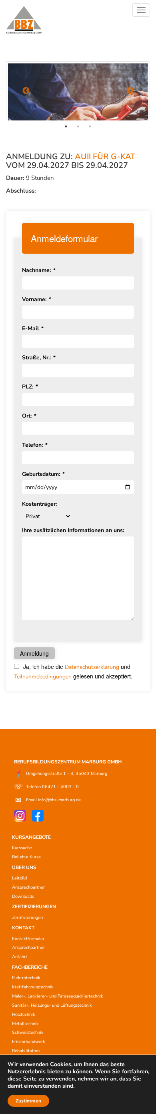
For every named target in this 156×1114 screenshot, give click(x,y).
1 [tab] (66, 126)
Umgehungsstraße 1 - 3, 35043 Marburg (60, 773)
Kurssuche (22, 848)
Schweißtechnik (28, 1032)
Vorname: (36, 299)
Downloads (23, 896)
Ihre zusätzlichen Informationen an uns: (73, 530)
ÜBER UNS (24, 867)
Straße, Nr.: (38, 357)
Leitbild (19, 878)
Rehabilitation (26, 1051)
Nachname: (38, 270)
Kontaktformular (28, 939)
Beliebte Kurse (26, 857)
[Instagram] (20, 816)
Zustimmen (28, 1101)
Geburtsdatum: (43, 474)
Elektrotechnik (26, 978)
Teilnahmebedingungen (43, 676)
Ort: (29, 416)
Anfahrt (19, 957)
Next (130, 91)
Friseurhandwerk (28, 1042)
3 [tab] (90, 126)
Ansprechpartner (28, 887)
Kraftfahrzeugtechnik (33, 987)
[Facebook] (38, 816)
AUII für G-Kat (105, 156)
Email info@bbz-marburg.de (48, 800)
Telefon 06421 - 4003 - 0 (46, 787)
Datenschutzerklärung (92, 667)
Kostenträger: (39, 504)
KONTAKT (23, 928)
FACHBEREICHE (30, 967)
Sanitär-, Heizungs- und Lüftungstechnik (52, 1005)
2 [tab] (78, 126)
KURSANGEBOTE (31, 837)
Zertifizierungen (27, 918)
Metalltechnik (25, 1024)
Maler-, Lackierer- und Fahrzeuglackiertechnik (57, 996)
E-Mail (32, 328)
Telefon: (34, 445)
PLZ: (29, 386)
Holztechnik (23, 1014)
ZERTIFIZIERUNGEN (34, 906)
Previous (26, 91)
